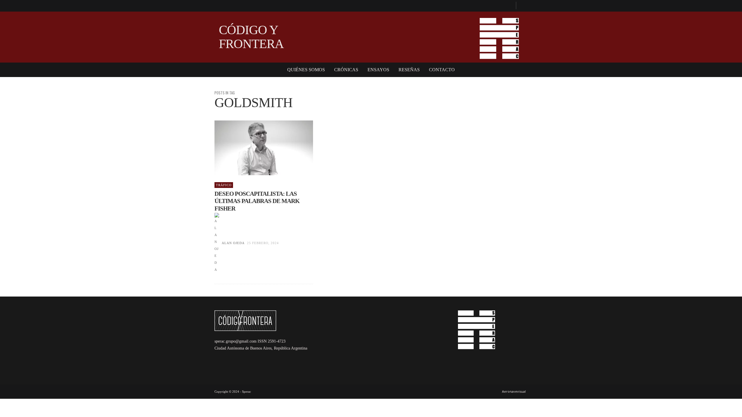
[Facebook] (509, 6)
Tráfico (224, 185)
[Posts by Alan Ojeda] (216, 243)
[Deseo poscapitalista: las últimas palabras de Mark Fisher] (254, 148)
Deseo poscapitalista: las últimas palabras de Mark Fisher (256, 201)
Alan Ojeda (233, 243)
